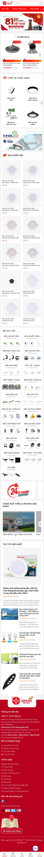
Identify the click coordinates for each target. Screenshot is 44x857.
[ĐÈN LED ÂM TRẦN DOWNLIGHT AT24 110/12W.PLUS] (32, 280)
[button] (21, 28)
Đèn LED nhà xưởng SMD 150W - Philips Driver (31, 64)
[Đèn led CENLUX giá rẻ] (18, 490)
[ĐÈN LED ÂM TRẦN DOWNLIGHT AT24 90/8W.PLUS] (32, 307)
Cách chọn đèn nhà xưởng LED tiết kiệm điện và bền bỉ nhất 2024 (29, 676)
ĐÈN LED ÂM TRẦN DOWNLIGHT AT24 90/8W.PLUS (29, 320)
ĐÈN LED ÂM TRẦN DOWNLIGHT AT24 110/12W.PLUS (29, 292)
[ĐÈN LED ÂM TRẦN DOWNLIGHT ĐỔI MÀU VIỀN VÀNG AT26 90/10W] (11, 225)
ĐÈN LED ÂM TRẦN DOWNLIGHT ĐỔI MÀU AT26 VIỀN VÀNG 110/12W (31, 264)
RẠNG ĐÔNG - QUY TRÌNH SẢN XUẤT (17, 534)
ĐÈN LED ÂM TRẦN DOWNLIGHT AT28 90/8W (31, 209)
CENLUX (23, 843)
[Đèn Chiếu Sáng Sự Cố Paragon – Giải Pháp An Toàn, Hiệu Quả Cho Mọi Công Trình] (9, 614)
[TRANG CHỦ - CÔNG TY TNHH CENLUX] (7, 3)
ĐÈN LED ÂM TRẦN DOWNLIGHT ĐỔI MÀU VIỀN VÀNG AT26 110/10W (31, 237)
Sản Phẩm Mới (15, 155)
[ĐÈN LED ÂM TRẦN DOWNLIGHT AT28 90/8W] (32, 197)
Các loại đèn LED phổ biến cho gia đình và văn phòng (29, 635)
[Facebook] (2, 801)
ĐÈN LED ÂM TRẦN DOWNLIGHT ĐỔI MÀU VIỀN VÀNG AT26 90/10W (10, 237)
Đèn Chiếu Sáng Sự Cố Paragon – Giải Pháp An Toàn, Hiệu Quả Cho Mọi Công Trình (29, 612)
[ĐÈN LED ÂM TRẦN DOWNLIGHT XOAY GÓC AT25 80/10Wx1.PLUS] (11, 280)
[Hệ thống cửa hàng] (22, 700)
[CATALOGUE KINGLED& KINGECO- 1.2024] (22, 139)
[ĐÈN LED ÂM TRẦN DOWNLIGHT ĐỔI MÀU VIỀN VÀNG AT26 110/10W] (32, 225)
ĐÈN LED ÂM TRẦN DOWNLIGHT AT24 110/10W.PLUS (8, 320)
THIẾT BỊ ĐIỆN (34, 9)
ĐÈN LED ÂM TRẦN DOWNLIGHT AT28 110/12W (10, 181)
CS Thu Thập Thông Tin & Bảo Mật (14, 785)
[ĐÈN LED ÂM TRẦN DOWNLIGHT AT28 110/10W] (32, 169)
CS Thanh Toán (7, 767)
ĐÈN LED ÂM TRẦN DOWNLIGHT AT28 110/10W (31, 181)
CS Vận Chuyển (7, 770)
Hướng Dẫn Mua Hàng (10, 745)
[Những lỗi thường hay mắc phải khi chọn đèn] (9, 658)
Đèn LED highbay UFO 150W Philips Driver (11, 64)
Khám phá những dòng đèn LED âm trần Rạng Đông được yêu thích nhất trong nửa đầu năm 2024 (20, 590)
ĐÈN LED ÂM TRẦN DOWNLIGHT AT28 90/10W (10, 209)
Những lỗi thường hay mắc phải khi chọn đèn (30, 655)
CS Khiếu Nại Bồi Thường (10, 788)
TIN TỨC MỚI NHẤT (12, 544)
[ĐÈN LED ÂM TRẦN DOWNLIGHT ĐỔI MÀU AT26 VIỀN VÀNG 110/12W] (32, 252)
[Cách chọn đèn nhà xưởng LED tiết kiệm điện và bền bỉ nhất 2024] (9, 681)
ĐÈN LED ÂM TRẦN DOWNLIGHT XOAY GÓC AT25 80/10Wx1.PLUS (11, 292)
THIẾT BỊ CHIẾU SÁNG (19, 9)
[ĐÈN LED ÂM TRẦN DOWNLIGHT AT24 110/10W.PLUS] (11, 307)
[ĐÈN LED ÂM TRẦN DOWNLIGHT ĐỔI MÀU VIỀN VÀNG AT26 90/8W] (11, 252)
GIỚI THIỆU (5, 9)
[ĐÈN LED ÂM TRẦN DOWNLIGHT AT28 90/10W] (11, 197)
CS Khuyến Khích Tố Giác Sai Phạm (15, 791)
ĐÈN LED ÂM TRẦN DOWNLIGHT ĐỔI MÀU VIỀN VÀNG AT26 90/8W (10, 264)
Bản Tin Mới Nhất (7, 754)
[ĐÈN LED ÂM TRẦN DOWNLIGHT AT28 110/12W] (11, 169)
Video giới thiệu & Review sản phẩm (20, 505)
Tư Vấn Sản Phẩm (8, 751)
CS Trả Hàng (6, 779)
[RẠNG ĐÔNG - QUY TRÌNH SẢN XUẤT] (19, 522)
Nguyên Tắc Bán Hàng (10, 764)
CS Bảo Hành (6, 782)
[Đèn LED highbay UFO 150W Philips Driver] (12, 49)
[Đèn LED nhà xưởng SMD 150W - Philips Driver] (32, 49)
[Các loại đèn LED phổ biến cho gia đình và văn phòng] (9, 637)
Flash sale (23, 37)
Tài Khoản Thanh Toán (10, 748)
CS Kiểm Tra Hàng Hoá (10, 773)
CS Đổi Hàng (6, 776)
